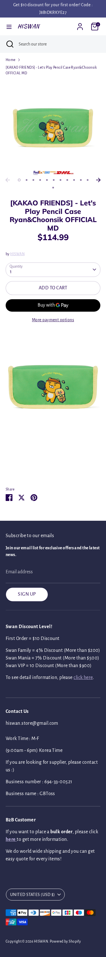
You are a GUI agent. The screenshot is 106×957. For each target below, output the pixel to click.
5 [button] (47, 180)
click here (83, 677)
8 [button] (67, 180)
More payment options (53, 320)
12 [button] (53, 187)
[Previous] (7, 180)
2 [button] (26, 180)
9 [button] (74, 180)
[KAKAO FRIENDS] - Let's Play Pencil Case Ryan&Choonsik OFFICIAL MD (51, 70)
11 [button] (87, 180)
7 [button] (60, 180)
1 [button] (19, 180)
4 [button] (40, 180)
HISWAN (29, 26)
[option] (53, 127)
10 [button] (81, 180)
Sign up (27, 594)
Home (11, 60)
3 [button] (33, 180)
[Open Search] (9, 44)
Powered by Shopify (65, 941)
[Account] (80, 24)
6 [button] (54, 180)
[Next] (98, 180)
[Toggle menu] (9, 26)
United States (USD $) (32, 894)
